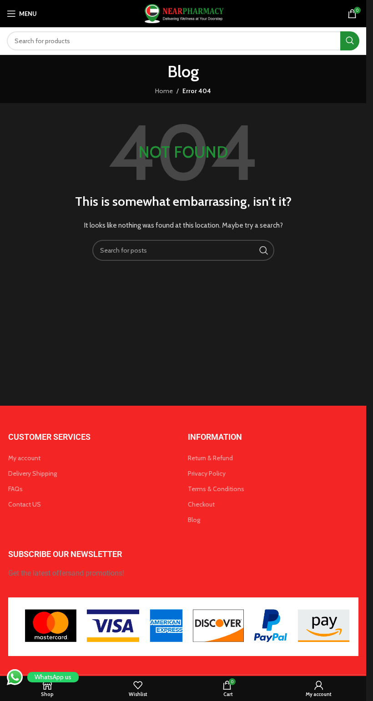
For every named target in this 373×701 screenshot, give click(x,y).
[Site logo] (183, 13)
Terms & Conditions (216, 489)
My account (24, 458)
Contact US (24, 504)
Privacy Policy (207, 473)
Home (164, 91)
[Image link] (183, 626)
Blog (194, 520)
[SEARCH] (349, 40)
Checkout (201, 504)
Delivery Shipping (32, 473)
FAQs (15, 489)
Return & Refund (210, 458)
